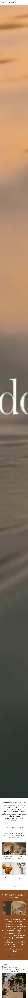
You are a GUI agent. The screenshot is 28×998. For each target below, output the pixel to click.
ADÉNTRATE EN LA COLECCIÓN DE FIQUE (14, 956)
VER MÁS (14, 886)
